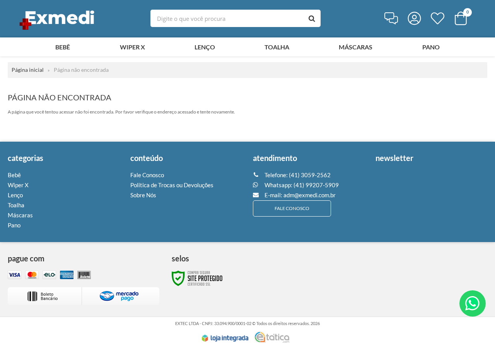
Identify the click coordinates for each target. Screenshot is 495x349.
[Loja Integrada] (225, 338)
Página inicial (28, 69)
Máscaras (20, 215)
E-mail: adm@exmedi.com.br (299, 194)
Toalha (16, 205)
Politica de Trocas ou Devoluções (171, 184)
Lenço (15, 194)
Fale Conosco (147, 174)
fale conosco (292, 208)
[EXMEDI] (58, 18)
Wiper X (18, 184)
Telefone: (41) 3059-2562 (297, 174)
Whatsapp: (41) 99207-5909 (301, 184)
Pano (14, 225)
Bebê (14, 174)
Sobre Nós (143, 194)
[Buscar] (312, 18)
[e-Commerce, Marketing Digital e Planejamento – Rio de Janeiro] (271, 337)
